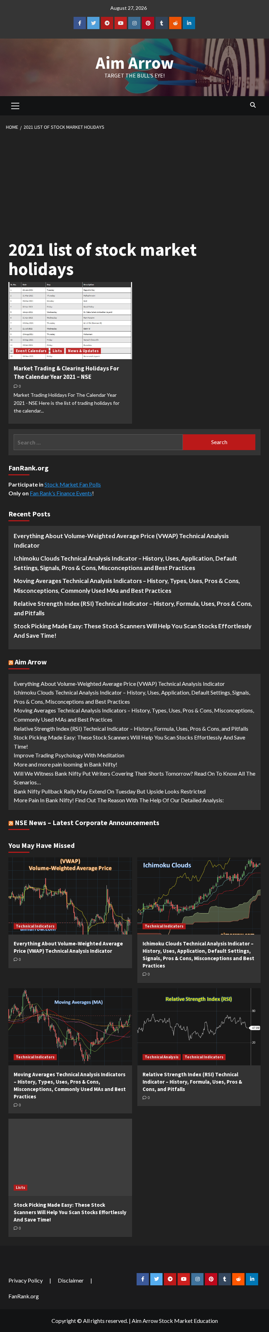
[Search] (252, 105)
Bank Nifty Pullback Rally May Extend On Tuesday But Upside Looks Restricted (110, 791)
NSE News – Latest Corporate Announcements (87, 822)
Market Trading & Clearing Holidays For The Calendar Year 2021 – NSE (66, 372)
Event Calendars (31, 350)
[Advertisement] (134, 184)
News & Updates (83, 350)
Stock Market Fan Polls (72, 484)
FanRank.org (23, 1296)
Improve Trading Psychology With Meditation (69, 755)
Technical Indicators (35, 926)
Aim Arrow (135, 62)
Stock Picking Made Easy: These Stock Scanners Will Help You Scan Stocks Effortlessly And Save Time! (132, 630)
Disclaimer (71, 1280)
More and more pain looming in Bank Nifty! (65, 764)
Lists (57, 350)
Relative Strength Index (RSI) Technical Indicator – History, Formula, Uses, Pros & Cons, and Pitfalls (133, 608)
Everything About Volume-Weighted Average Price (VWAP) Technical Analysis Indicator (121, 540)
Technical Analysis (162, 1057)
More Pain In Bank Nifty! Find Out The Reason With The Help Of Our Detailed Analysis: (119, 800)
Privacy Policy (25, 1280)
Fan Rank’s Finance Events (61, 493)
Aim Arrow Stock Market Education (175, 1320)
